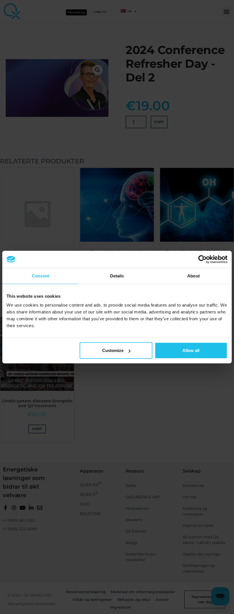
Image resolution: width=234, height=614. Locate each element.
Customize (113, 350)
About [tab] (193, 275)
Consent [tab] (40, 275)
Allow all (190, 350)
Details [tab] (117, 275)
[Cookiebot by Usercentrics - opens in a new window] (202, 259)
